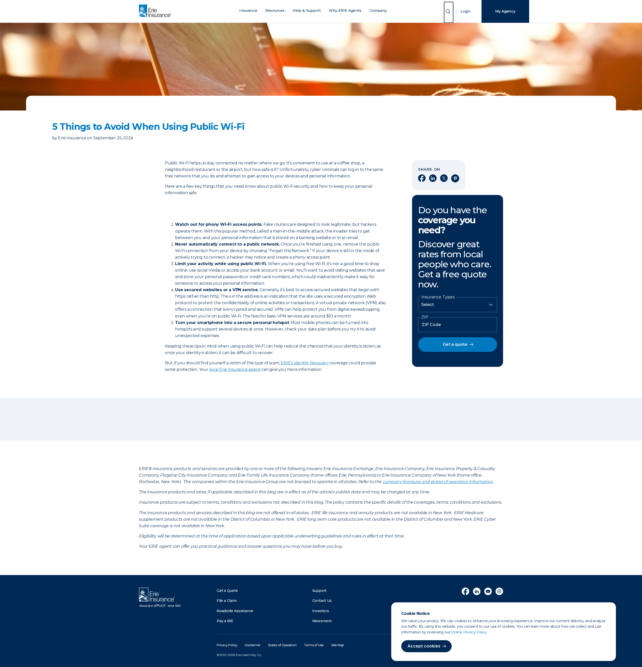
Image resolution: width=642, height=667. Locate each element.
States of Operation (282, 645)
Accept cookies (424, 646)
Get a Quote (227, 590)
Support (319, 590)
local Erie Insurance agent (235, 369)
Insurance (248, 11)
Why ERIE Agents (345, 11)
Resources (275, 11)
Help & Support (307, 11)
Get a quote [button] (455, 344)
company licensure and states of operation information (438, 481)
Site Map (337, 645)
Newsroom (322, 621)
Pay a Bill (225, 621)
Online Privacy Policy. (469, 632)
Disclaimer (253, 645)
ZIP (424, 317)
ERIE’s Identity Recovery (305, 363)
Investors (320, 611)
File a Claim (227, 600)
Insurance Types (437, 297)
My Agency (505, 11)
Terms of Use (314, 645)
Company (378, 11)
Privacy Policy (227, 645)
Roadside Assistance (235, 611)
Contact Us (322, 600)
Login (465, 11)
